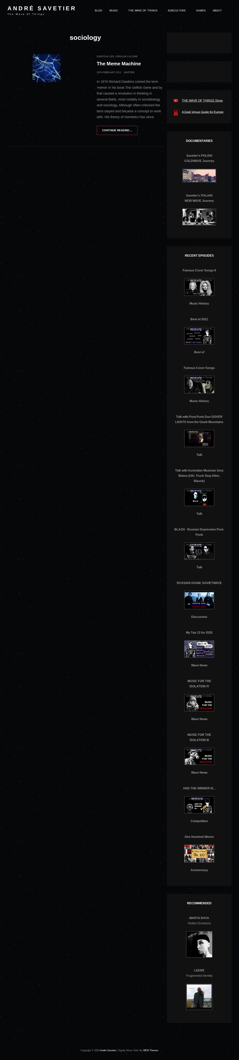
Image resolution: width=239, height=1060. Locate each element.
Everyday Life (105, 56)
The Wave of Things (142, 10)
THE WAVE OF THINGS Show (202, 100)
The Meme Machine (119, 63)
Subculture (177, 10)
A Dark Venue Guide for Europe (203, 111)
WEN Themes (150, 1050)
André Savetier (41, 8)
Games (201, 10)
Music (113, 10)
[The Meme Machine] (46, 68)
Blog (98, 10)
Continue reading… (120, 132)
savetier (129, 72)
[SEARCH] (228, 10)
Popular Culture (127, 56)
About (217, 10)
